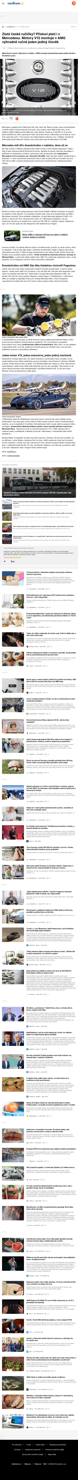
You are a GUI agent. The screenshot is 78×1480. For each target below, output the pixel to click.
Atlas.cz (27, 1464)
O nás (28, 1445)
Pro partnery (17, 1445)
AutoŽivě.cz (11, 27)
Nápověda (52, 1454)
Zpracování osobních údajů (32, 1454)
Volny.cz (38, 1464)
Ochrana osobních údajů (54, 1450)
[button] (14, 118)
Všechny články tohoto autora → (13, 557)
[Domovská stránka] (3, 27)
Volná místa (40, 1445)
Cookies (17, 1450)
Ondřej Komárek (13, 456)
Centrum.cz (16, 1464)
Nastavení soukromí (32, 1450)
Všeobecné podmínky (57, 1445)
